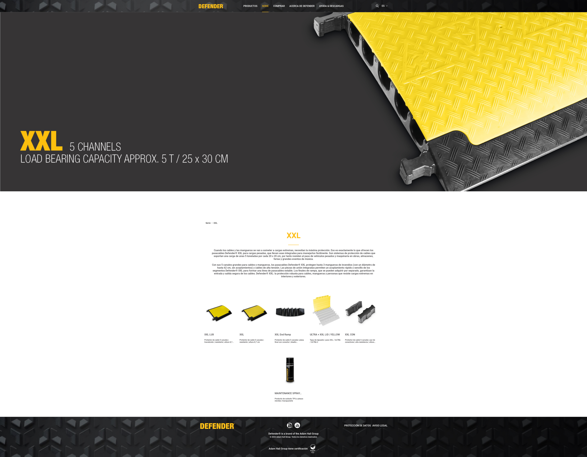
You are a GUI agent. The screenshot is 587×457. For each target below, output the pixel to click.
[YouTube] (297, 425)
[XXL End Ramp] (290, 311)
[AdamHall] (289, 425)
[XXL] (255, 311)
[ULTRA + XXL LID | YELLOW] (325, 311)
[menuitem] (250, 6)
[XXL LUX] (219, 311)
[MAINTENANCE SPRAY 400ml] (290, 369)
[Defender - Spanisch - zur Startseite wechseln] (211, 5)
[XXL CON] (360, 311)
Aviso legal (380, 425)
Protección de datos (357, 425)
